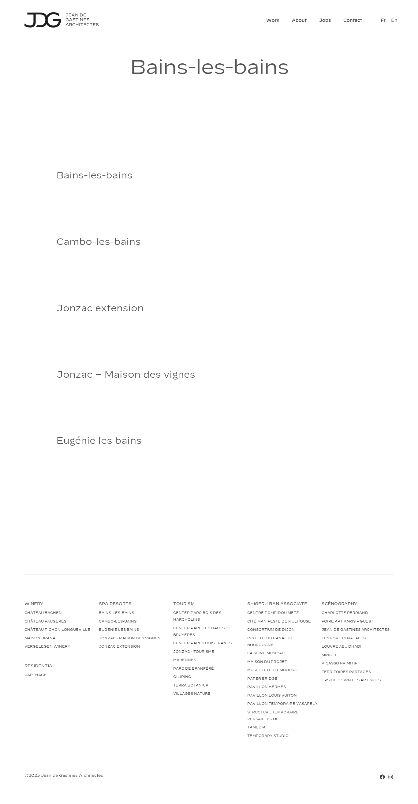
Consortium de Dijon (271, 629)
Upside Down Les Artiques (351, 679)
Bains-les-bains (116, 612)
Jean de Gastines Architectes (356, 629)
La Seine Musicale (267, 653)
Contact (352, 19)
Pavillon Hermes (266, 686)
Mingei (329, 654)
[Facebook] (382, 776)
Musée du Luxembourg (272, 669)
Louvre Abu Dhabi (341, 646)
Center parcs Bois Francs (202, 642)
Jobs (325, 19)
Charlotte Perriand (345, 612)
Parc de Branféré (193, 668)
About (299, 19)
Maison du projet (267, 661)
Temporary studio (268, 735)
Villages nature (192, 693)
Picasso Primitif (339, 663)
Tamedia (256, 727)
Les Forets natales (344, 638)
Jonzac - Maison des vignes (129, 638)
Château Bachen (43, 612)
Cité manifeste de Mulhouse (279, 621)
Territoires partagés (346, 671)
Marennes (184, 659)
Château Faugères (45, 621)
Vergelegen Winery (47, 646)
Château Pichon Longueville (57, 629)
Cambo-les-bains (117, 621)
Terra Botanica (190, 685)
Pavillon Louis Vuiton (272, 695)
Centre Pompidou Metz (273, 612)
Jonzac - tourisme (193, 651)
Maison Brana (39, 638)
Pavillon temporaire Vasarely (282, 703)
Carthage (35, 674)
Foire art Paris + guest (347, 621)
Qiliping (182, 676)
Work (272, 19)
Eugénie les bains (119, 629)
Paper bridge (262, 678)
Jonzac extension (119, 646)
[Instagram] (391, 776)
